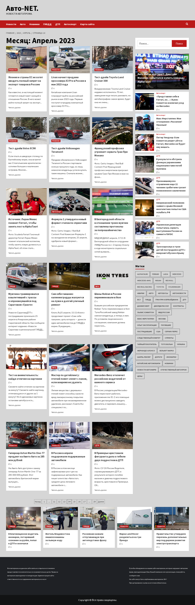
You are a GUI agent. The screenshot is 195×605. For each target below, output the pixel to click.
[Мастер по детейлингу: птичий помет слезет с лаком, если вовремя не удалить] (69, 357)
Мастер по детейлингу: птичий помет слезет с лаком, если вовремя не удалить (69, 378)
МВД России (164, 312)
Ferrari (155, 274)
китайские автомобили (148, 363)
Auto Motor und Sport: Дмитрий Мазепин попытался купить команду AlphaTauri (161, 77)
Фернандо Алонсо (146, 351)
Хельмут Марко (166, 351)
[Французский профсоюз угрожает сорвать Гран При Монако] (112, 130)
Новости (11, 24)
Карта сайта (87, 24)
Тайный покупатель (147, 344)
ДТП (57, 24)
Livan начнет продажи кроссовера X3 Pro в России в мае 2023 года (68, 81)
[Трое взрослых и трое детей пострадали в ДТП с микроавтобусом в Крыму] (144, 250)
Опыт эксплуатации (147, 325)
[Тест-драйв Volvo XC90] (26, 130)
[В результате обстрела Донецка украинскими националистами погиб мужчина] (144, 164)
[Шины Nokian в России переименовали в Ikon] (112, 276)
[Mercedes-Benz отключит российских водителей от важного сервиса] (112, 357)
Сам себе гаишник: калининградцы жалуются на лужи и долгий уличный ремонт (67, 299)
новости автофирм (146, 370)
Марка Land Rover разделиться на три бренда (130, 537)
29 (94, 501)
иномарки (171, 357)
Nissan (158, 280)
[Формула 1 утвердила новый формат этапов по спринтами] (69, 201)
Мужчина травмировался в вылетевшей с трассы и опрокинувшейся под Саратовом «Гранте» (23, 299)
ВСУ (139, 300)
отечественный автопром (173, 370)
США (158, 331)
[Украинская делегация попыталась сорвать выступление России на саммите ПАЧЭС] (144, 229)
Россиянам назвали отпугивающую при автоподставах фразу (94, 537)
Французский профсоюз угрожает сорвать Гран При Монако (111, 152)
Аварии (140, 293)
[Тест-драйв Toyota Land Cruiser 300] (112, 59)
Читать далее (14, 107)
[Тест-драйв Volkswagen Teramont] (69, 130)
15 (74, 501)
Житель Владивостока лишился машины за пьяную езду (57, 537)
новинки (169, 363)
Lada (165, 274)
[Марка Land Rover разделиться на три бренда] (134, 518)
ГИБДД (47, 24)
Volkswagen (174, 287)
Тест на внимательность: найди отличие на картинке (25, 376)
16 (79, 501)
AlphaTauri (142, 274)
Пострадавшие (144, 331)
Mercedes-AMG (144, 280)
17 (84, 501)
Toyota (160, 287)
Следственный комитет (148, 338)
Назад (38, 501)
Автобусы (163, 293)
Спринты (169, 338)
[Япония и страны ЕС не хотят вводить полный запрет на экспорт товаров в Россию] (26, 59)
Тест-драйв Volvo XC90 (22, 148)
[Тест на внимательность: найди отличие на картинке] (26, 357)
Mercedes (176, 274)
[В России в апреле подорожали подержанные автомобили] (69, 435)
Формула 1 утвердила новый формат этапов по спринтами (69, 221)
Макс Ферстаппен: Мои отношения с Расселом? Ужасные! (169, 121)
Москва (162, 319)
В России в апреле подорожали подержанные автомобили (68, 456)
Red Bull (169, 280)
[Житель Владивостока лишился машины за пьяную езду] (60, 518)
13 (64, 501)
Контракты (178, 306)
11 (54, 501)
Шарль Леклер (144, 357)
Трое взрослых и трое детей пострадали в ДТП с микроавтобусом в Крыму (170, 249)
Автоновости (179, 293)
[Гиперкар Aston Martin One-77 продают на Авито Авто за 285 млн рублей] (26, 435)
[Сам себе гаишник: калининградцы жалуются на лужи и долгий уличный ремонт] (69, 276)
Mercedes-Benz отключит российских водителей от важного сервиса (110, 378)
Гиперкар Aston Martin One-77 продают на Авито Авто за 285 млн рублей (26, 456)
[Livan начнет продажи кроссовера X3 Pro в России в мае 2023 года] (69, 59)
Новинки (34, 24)
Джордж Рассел (161, 306)
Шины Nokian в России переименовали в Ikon (107, 295)
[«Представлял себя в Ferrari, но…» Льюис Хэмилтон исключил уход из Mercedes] (144, 101)
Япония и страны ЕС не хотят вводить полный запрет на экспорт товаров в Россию (25, 81)
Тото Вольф (167, 344)
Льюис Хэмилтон (145, 312)
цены (139, 376)
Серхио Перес (171, 331)
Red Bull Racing (144, 287)
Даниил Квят (143, 306)
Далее (101, 501)
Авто (23, 24)
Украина (181, 344)
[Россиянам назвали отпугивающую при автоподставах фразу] (97, 518)
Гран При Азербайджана (166, 300)
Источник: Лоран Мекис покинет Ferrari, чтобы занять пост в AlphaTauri (23, 223)
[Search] (187, 24)
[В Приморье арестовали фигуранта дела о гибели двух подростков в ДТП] (112, 435)
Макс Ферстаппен (145, 319)
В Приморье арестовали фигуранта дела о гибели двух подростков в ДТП (110, 456)
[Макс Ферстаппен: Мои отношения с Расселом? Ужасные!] (144, 122)
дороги (158, 357)
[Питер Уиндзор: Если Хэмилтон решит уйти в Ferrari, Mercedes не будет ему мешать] (144, 142)
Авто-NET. (22, 8)
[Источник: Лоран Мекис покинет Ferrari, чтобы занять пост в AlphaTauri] (26, 201)
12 (59, 501)
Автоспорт (70, 24)
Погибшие (166, 325)
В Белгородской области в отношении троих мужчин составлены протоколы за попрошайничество (111, 225)
